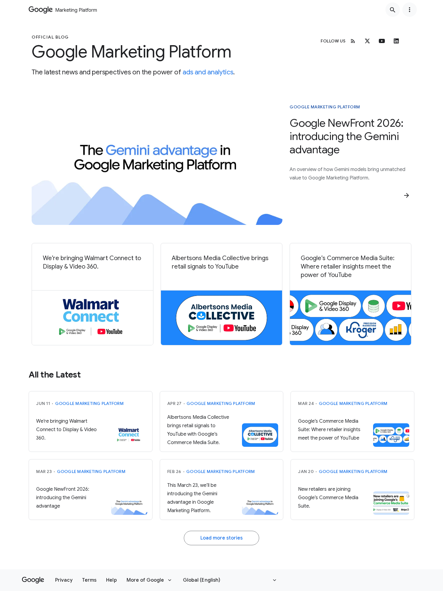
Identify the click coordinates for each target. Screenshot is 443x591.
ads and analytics (208, 72)
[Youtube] (382, 41)
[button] (64, 580)
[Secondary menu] (409, 9)
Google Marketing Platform (325, 107)
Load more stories (221, 538)
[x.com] (367, 41)
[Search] (392, 9)
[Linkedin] (396, 41)
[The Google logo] (33, 580)
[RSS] (353, 41)
